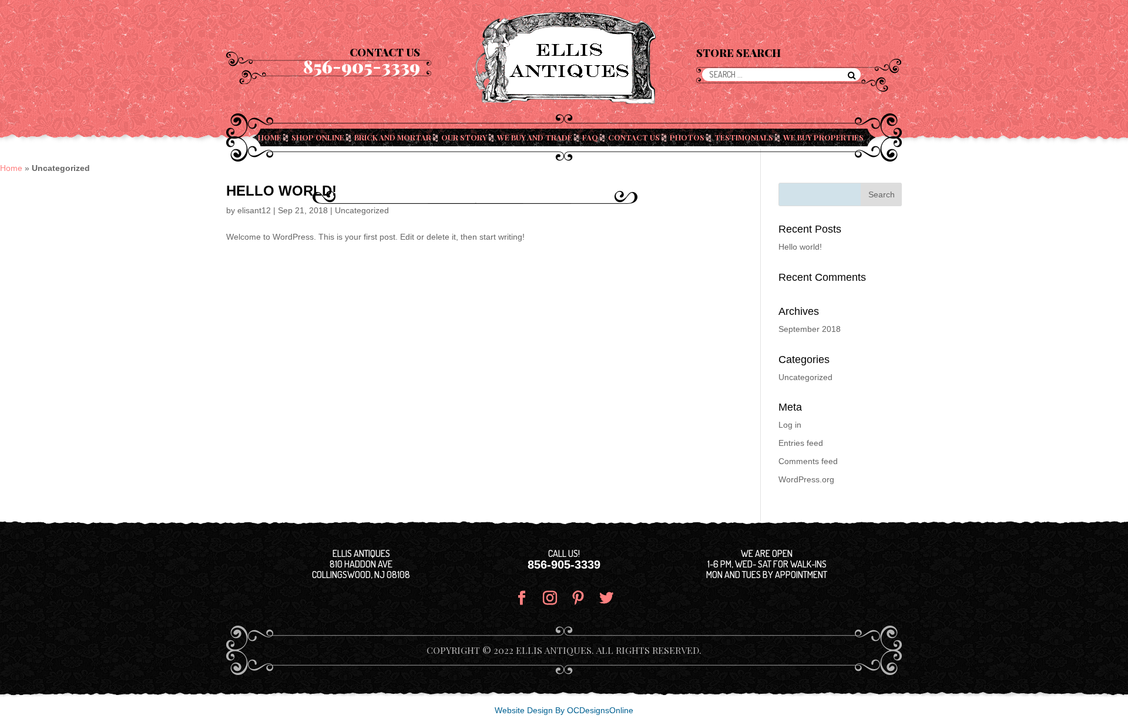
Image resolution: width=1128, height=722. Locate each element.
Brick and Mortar (392, 137)
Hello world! (281, 191)
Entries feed (800, 443)
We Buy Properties (823, 137)
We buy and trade (534, 137)
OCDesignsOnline (600, 710)
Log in (789, 424)
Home (269, 137)
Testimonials (743, 137)
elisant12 (254, 210)
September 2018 (809, 329)
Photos (687, 137)
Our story (464, 137)
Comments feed (808, 461)
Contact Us (634, 137)
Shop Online (317, 137)
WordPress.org (806, 479)
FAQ (590, 137)
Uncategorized (362, 210)
